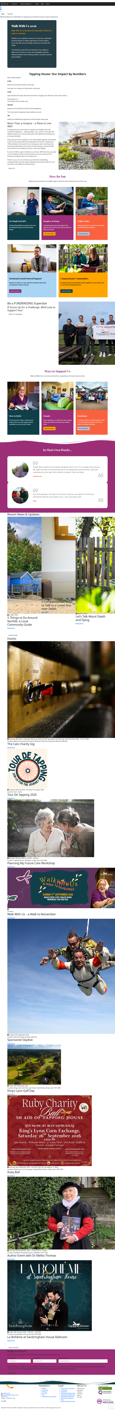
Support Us (44, 1391)
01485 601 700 (6, 1393)
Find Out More (17, 62)
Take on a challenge (15, 314)
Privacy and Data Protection (68, 1388)
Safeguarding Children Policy (68, 1395)
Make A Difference (25, 4)
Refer (3, 14)
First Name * (11, 1358)
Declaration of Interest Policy (68, 1393)
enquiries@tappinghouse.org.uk (10, 1395)
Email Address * (64, 1358)
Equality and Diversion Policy (68, 1401)
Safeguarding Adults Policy (67, 1396)
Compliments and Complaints (49, 1396)
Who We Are (4, 4)
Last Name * (37, 1358)
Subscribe (12, 1373)
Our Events (44, 1393)
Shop (47, 4)
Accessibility (64, 1391)
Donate (10, 14)
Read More (11, 628)
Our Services (45, 1390)
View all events (14, 1348)
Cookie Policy (64, 1390)
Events (37, 4)
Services (14, 4)
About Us (12, 168)
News (42, 4)
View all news (13, 635)
